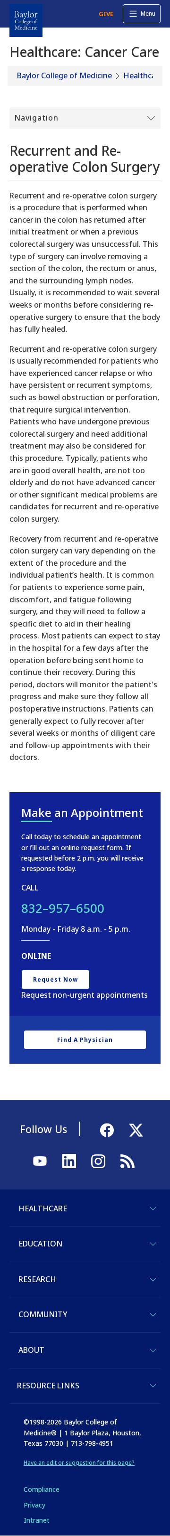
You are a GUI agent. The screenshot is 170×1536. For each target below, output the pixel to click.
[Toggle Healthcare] (153, 1208)
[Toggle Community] (153, 1314)
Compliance (42, 1489)
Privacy (34, 1504)
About (31, 1350)
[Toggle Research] (153, 1279)
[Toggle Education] (153, 1244)
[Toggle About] (153, 1350)
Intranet (37, 1520)
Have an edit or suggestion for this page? (79, 1463)
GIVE (106, 13)
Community (42, 1314)
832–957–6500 (62, 908)
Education (40, 1243)
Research (37, 1279)
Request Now (55, 979)
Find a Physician (85, 1040)
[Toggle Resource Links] (153, 1385)
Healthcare (143, 75)
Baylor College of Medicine (64, 75)
